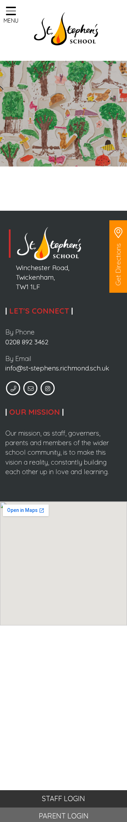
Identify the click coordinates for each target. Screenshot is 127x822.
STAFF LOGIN (63, 798)
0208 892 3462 (26, 342)
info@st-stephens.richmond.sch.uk (57, 368)
